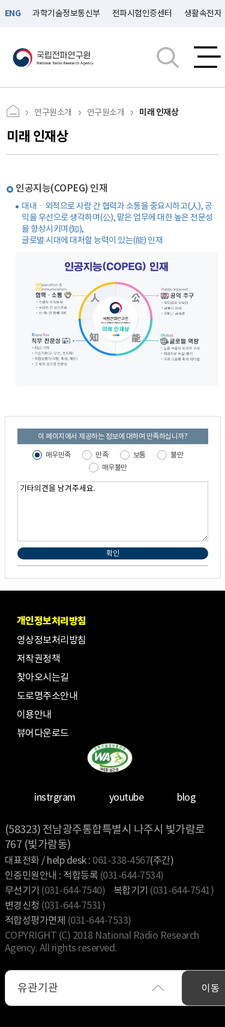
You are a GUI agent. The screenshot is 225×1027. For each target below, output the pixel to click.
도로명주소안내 (47, 696)
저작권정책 (39, 658)
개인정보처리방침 (51, 621)
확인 (112, 553)
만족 (101, 454)
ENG (13, 13)
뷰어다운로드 (43, 733)
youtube (126, 797)
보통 (139, 454)
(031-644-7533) (99, 920)
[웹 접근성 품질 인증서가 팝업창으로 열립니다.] (109, 757)
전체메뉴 (207, 57)
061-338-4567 (121, 860)
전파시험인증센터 (142, 13)
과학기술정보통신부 (66, 13)
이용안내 (34, 714)
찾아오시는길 (43, 677)
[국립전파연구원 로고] (53, 57)
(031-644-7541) (182, 890)
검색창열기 (168, 57)
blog (186, 797)
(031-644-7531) (73, 905)
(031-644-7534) (132, 875)
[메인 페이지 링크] (17, 112)
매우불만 (114, 467)
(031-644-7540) (73, 890)
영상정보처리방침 (51, 640)
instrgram (55, 797)
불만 (176, 454)
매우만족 (58, 454)
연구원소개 (53, 112)
